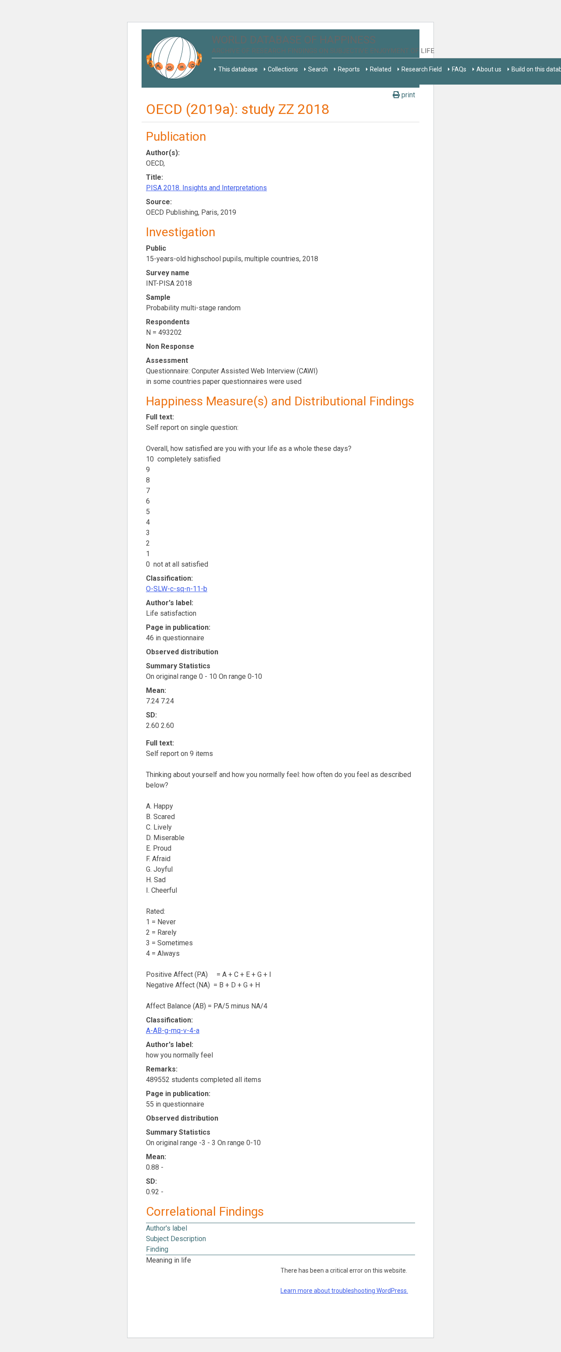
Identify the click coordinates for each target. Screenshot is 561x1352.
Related (380, 69)
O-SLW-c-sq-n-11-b (176, 589)
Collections (283, 69)
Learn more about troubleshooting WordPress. (344, 1290)
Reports (349, 69)
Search (318, 69)
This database (238, 69)
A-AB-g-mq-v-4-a (172, 1030)
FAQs (459, 69)
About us (488, 69)
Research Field (421, 69)
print (407, 95)
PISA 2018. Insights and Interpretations (206, 188)
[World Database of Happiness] (177, 58)
